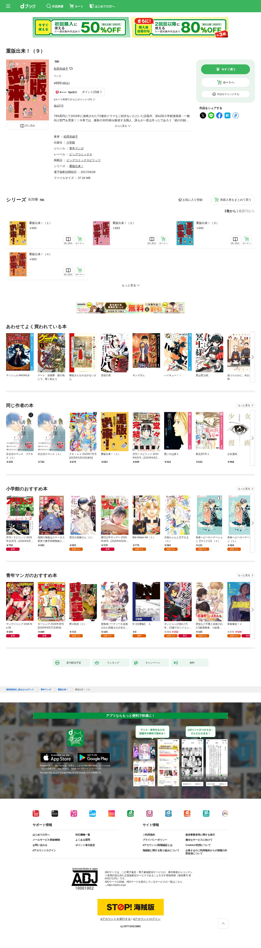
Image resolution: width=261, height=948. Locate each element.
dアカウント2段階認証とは (158, 845)
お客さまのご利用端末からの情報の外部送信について (206, 852)
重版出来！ (76, 166)
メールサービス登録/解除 (46, 839)
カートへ (228, 82)
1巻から (230, 211)
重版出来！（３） (207, 223)
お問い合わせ (40, 845)
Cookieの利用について (198, 845)
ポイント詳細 (90, 92)
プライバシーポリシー (155, 839)
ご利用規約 (149, 834)
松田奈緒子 (61, 68)
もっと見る (244, 405)
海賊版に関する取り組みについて (161, 850)
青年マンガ (76, 148)
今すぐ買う (228, 69)
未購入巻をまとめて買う (235, 199)
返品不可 (59, 105)
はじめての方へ (41, 834)
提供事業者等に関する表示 (200, 834)
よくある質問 (82, 839)
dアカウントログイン (44, 850)
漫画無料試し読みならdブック (20, 690)
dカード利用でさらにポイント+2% (73, 99)
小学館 (70, 142)
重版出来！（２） (124, 223)
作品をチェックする (228, 94)
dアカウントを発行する (116, 918)
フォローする (71, 69)
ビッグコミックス (80, 154)
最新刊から (247, 211)
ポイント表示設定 (85, 845)
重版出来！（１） (40, 223)
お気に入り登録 (192, 199)
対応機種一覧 (82, 834)
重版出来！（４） (40, 254)
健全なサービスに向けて (199, 839)
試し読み (30, 125)
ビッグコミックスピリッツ (83, 160)
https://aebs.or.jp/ (116, 885)
